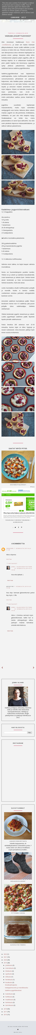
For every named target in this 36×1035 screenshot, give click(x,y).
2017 (5, 1012)
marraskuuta (9, 968)
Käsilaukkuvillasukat (18, 881)
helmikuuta (9, 1002)
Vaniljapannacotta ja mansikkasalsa (16, 988)
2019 (5, 963)
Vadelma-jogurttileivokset (13, 990)
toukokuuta (9, 994)
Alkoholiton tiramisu (18, 945)
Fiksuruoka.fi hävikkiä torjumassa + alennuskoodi (18, 521)
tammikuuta (9, 1005)
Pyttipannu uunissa (18, 913)
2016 (5, 1014)
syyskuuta (8, 974)
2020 (5, 960)
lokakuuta (8, 971)
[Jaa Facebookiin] (18, 527)
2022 (5, 954)
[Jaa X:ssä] (15, 527)
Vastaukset (12, 563)
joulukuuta (9, 965)
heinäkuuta (9, 980)
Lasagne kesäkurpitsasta (18, 841)
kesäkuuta (8, 982)
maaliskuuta (9, 1000)
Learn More (15, 17)
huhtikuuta (9, 997)
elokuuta (8, 977)
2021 (5, 957)
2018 (5, 1009)
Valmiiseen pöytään (20, 1026)
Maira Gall (18, 1032)
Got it (23, 17)
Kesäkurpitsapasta (11, 985)
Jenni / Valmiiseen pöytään (21, 566)
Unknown (10, 548)
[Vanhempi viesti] (33, 667)
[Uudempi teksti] (2, 667)
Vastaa (9, 559)
